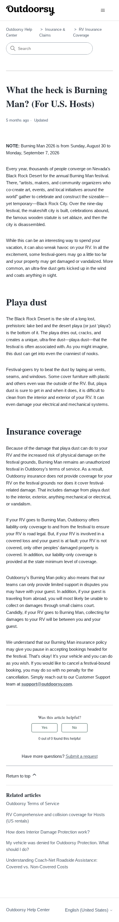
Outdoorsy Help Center (28, 909)
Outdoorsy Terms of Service (32, 803)
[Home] (30, 10)
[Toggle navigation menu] (102, 10)
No (74, 728)
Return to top (18, 775)
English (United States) (87, 909)
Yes (44, 728)
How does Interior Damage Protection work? (48, 831)
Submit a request (82, 756)
